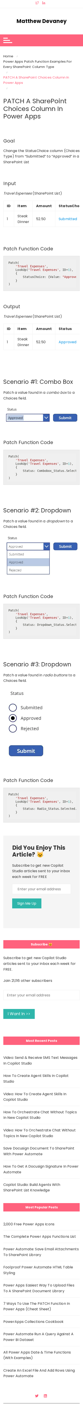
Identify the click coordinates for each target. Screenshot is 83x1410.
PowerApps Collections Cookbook (33, 1321)
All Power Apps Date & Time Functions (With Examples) (37, 1355)
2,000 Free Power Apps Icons (28, 1224)
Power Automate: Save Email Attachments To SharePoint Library (41, 1252)
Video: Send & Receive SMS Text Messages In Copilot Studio (40, 1060)
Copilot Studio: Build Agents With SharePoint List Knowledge (31, 1187)
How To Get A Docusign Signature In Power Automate (41, 1169)
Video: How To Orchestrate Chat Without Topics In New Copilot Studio (39, 1133)
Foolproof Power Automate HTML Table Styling (38, 1270)
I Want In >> (19, 1013)
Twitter (37, 1396)
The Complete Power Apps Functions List (39, 1236)
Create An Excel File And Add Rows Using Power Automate (39, 1373)
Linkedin (46, 1396)
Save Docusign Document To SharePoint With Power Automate (38, 1151)
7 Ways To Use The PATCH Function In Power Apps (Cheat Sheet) (36, 1306)
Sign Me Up (26, 903)
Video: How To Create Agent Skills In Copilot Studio (34, 1096)
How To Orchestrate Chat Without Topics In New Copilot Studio (40, 1115)
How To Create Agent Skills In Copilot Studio (36, 1078)
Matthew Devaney (42, 21)
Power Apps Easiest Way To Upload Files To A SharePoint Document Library (38, 1288)
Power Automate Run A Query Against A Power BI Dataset (38, 1336)
